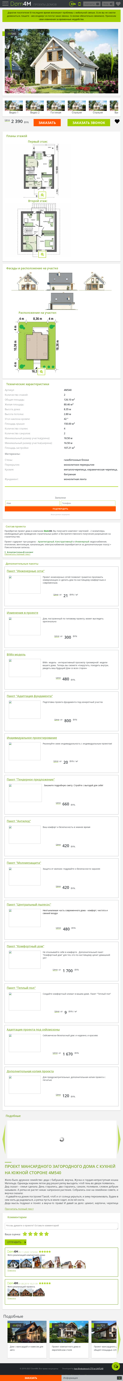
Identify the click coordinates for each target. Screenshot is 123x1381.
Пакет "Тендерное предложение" (31, 779)
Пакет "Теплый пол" (21, 988)
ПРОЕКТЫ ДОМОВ (45, 4)
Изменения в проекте (22, 613)
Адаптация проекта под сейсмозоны (33, 1030)
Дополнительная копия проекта (30, 1071)
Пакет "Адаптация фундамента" (30, 696)
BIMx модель (16, 654)
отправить (14, 1242)
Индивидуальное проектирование (32, 738)
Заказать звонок (88, 122)
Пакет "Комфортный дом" (25, 946)
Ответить (12, 1270)
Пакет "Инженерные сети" (26, 571)
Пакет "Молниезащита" (24, 863)
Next (112, 61)
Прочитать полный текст (17, 554)
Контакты (90, 3)
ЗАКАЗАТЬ (47, 122)
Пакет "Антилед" (19, 821)
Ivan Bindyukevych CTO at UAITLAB (88, 1368)
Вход (106, 3)
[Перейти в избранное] (118, 3)
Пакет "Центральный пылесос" (29, 905)
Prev (10, 61)
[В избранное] (117, 122)
